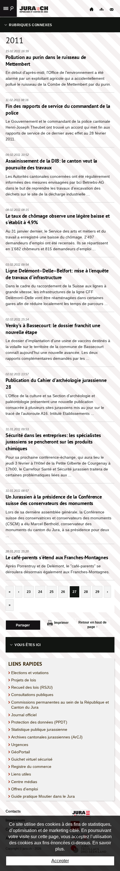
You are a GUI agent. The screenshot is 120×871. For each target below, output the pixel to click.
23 (29, 592)
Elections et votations (30, 672)
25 (52, 592)
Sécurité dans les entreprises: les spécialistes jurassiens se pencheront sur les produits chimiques (53, 442)
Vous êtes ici (28, 645)
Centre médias (24, 781)
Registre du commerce (31, 766)
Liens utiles (21, 774)
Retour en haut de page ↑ (92, 624)
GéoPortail (20, 752)
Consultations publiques (32, 694)
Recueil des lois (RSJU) (32, 687)
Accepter (60, 860)
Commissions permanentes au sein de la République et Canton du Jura (60, 704)
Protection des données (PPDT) (39, 722)
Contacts (13, 811)
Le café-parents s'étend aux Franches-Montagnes (57, 557)
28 (86, 592)
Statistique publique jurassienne (39, 729)
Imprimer (61, 623)
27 (74, 592)
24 (40, 592)
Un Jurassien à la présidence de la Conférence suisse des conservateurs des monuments (54, 500)
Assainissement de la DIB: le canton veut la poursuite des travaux (51, 164)
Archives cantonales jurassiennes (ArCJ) (47, 737)
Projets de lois (23, 680)
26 (63, 592)
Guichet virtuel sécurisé (31, 759)
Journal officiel (24, 715)
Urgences (19, 744)
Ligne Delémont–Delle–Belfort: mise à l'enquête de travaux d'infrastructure (57, 274)
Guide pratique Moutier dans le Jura (43, 796)
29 (97, 592)
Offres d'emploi (24, 789)
